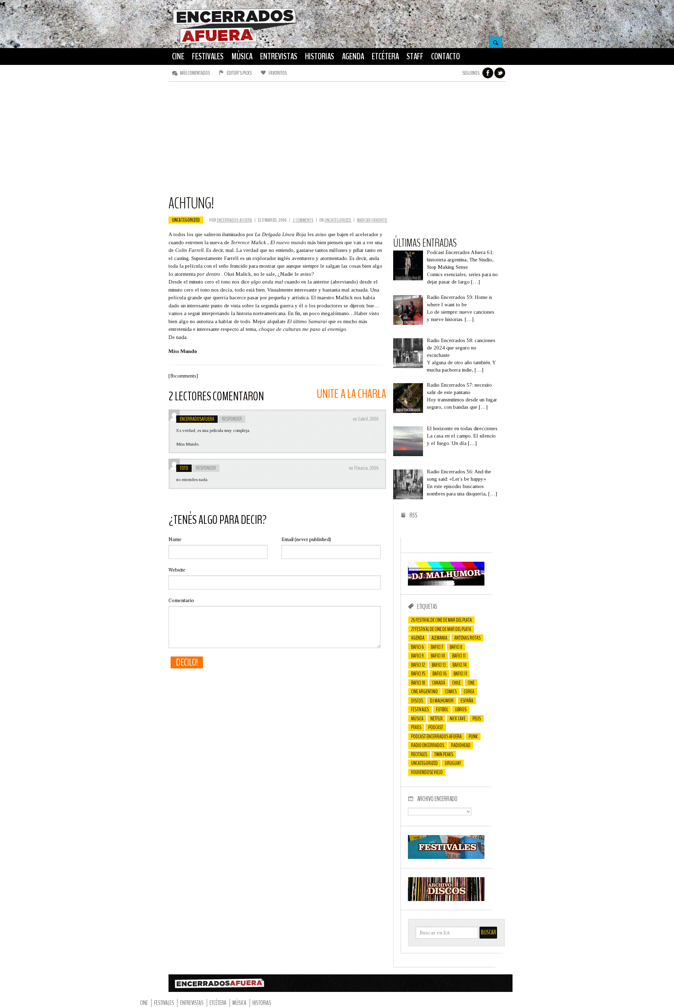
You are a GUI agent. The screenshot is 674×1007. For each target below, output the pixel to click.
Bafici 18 (418, 682)
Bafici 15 (418, 673)
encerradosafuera (197, 418)
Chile (456, 682)
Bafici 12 (418, 664)
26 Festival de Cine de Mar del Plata (441, 619)
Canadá (438, 682)
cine (471, 682)
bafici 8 (456, 647)
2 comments (303, 220)
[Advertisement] (336, 141)
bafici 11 (458, 655)
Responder (232, 418)
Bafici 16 (439, 673)
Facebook (488, 73)
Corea (469, 691)
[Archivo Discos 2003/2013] (446, 899)
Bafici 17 (460, 673)
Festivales (420, 709)
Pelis (477, 718)
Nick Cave (457, 718)
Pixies (416, 727)
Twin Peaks (443, 754)
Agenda (417, 637)
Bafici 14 (459, 664)
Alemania (439, 637)
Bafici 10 (438, 655)
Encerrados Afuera (234, 220)
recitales (419, 754)
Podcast (435, 727)
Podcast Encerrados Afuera (436, 736)
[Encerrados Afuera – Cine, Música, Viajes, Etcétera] (235, 42)
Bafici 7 (437, 647)
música (417, 718)
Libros (461, 709)
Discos (417, 700)
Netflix (436, 718)
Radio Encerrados (427, 745)
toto (184, 468)
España (467, 700)
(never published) (306, 539)
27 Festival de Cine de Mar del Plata (441, 629)
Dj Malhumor (442, 700)
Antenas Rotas (467, 637)
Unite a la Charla (351, 394)
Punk (473, 736)
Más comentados (195, 73)
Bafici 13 (438, 664)
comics (451, 691)
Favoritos (278, 73)
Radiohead (460, 745)
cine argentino (424, 691)
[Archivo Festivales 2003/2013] (446, 857)
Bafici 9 (417, 655)
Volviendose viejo (427, 772)
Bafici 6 (417, 647)
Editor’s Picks (239, 73)
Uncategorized (186, 220)
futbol (442, 709)
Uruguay (453, 763)
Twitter (499, 73)
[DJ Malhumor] (446, 584)
